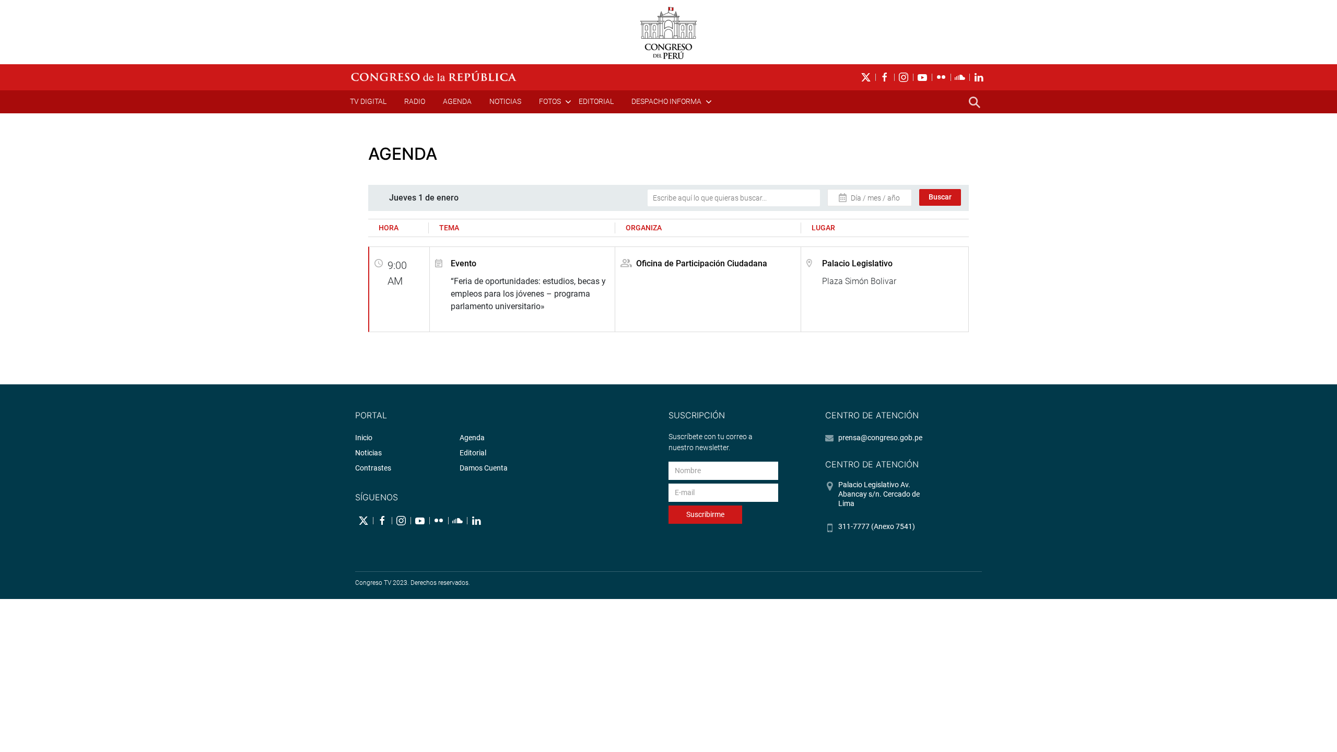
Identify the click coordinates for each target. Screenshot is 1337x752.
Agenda (457, 101)
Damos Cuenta (484, 468)
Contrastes (373, 468)
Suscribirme (705, 514)
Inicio (363, 437)
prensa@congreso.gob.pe (880, 437)
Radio (414, 101)
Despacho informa (666, 101)
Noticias (505, 101)
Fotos (550, 101)
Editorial (596, 101)
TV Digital (368, 101)
